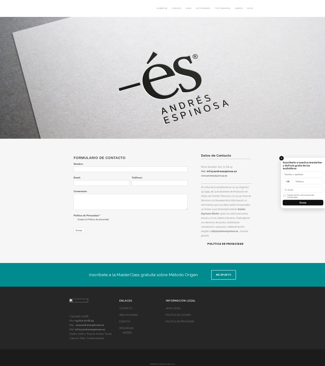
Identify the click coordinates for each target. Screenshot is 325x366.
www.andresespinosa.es (214, 175)
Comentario (80, 191)
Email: (77, 177)
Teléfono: (137, 177)
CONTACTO (126, 308)
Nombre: (78, 164)
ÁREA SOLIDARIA (128, 315)
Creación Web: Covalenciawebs (86, 338)
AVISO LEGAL (173, 308)
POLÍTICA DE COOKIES (178, 315)
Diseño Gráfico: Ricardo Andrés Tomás (90, 334)
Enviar (79, 230)
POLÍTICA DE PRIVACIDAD (180, 321)
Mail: (204, 171)
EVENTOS (124, 321)
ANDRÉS (127, 332)
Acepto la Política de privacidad (93, 219)
